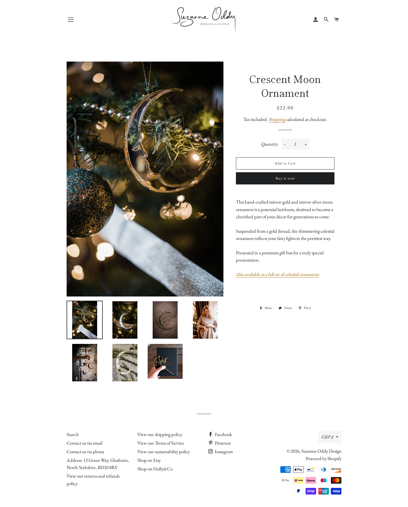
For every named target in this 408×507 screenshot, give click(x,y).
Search (73, 434)
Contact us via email (84, 443)
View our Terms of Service (160, 443)
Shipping (277, 119)
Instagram (223, 451)
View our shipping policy (159, 434)
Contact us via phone (85, 451)
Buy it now (285, 178)
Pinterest (222, 443)
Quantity (269, 144)
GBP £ (327, 437)
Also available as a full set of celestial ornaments (277, 274)
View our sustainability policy (163, 451)
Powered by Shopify (323, 458)
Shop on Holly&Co (155, 469)
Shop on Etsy (149, 460)
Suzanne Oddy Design (321, 451)
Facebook (223, 434)
